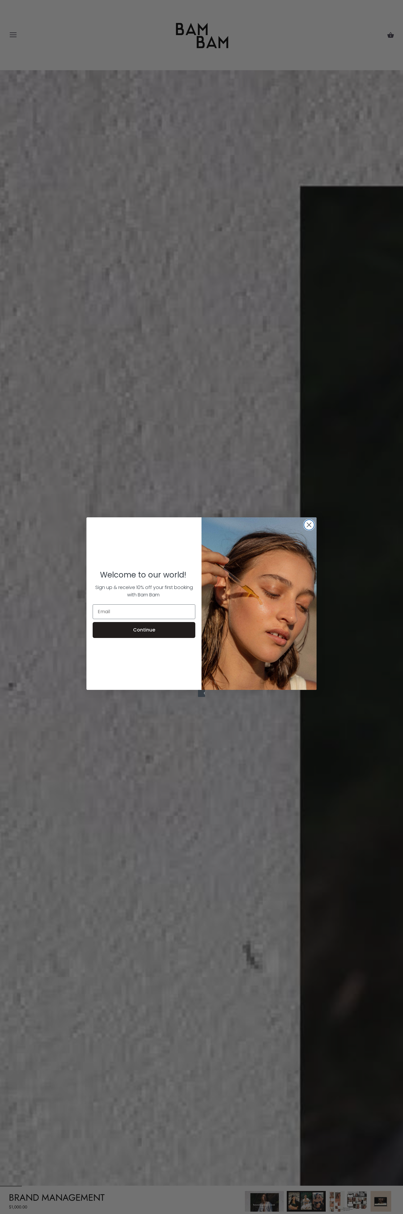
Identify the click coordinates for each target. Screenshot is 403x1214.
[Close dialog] (309, 525)
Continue (144, 629)
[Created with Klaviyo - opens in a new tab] (201, 693)
